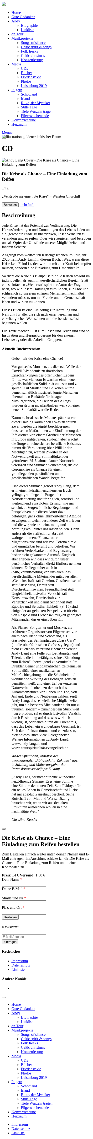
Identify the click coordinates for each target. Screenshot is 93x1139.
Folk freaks (29, 51)
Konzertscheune (23, 120)
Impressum (19, 961)
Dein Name (12, 879)
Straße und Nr (14, 898)
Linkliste (27, 30)
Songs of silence (33, 43)
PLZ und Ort (13, 907)
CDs (24, 68)
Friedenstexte (31, 77)
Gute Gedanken (23, 17)
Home (16, 13)
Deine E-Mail (13, 889)
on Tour (17, 34)
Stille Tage (29, 107)
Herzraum (18, 124)
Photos (26, 81)
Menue (7, 132)
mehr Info (27, 205)
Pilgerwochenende (35, 116)
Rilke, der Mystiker (35, 103)
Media (16, 64)
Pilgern (16, 90)
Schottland (29, 94)
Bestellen (10, 205)
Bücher (26, 73)
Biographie (29, 25)
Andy (15, 21)
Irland (25, 99)
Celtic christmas (33, 56)
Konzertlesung (32, 60)
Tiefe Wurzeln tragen (36, 111)
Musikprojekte (22, 38)
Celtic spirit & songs (36, 47)
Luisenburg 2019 (34, 86)
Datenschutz (20, 965)
